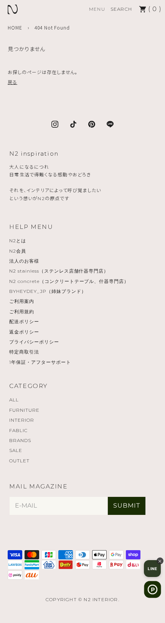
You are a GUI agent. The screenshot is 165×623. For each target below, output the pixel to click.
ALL (14, 400)
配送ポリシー (24, 321)
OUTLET (19, 461)
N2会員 (17, 251)
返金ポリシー (24, 332)
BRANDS (20, 440)
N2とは (17, 240)
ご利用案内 (21, 301)
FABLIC (18, 430)
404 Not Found (52, 27)
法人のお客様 (24, 261)
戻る (12, 82)
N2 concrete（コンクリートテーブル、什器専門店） (69, 281)
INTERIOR (21, 420)
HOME (15, 27)
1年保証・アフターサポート (40, 362)
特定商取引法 (24, 352)
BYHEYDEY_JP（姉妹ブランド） (47, 291)
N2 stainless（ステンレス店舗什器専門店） (59, 271)
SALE (15, 450)
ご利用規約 (21, 311)
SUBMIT (126, 505)
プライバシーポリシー (34, 342)
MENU (97, 9)
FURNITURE (24, 410)
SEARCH (121, 9)
